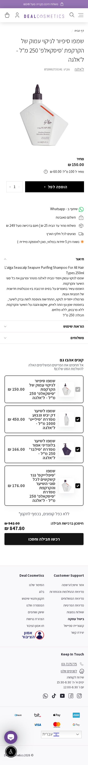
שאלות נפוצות (75, 612)
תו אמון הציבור (35, 626)
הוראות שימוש (73, 326)
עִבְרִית (48, 734)
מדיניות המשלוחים (72, 598)
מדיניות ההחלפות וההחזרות (67, 592)
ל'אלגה (79, 69)
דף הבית (79, 31)
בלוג (41, 592)
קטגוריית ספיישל (74, 626)
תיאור (80, 259)
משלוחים (77, 337)
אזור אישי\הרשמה (73, 585)
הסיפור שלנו (36, 585)
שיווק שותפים (36, 612)
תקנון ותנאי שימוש (33, 598)
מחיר (80, 158)
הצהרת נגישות (35, 619)
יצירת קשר (77, 632)
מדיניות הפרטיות (73, 605)
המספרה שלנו (35, 605)
